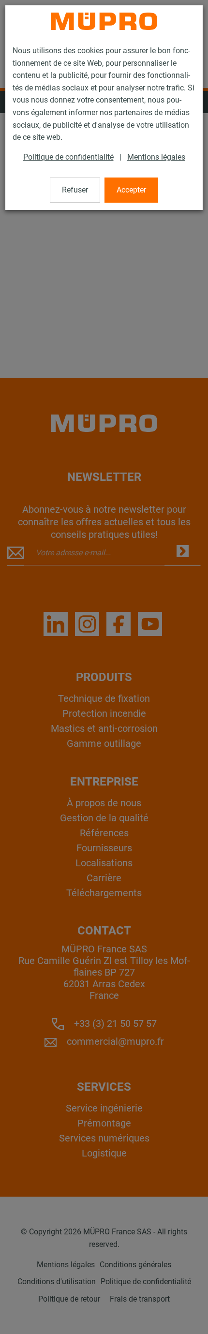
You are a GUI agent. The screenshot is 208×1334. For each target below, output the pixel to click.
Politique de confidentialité (68, 157)
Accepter (131, 189)
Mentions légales (156, 157)
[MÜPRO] (104, 21)
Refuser (75, 189)
